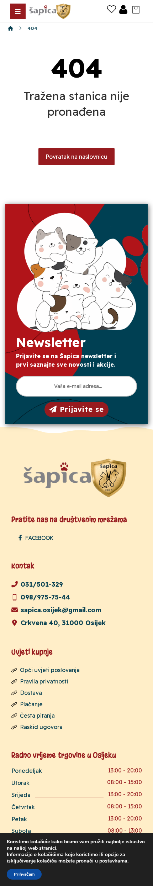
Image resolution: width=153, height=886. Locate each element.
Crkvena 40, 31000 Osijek (63, 623)
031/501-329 (42, 584)
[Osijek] (50, 11)
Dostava (31, 692)
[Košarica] (136, 9)
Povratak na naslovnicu (76, 156)
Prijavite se (82, 409)
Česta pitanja (37, 715)
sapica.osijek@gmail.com (61, 610)
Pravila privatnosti (44, 681)
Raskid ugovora (41, 726)
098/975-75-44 (45, 597)
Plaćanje (31, 704)
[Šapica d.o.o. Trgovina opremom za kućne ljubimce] (10, 28)
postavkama (113, 861)
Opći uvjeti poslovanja (50, 669)
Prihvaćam (24, 874)
